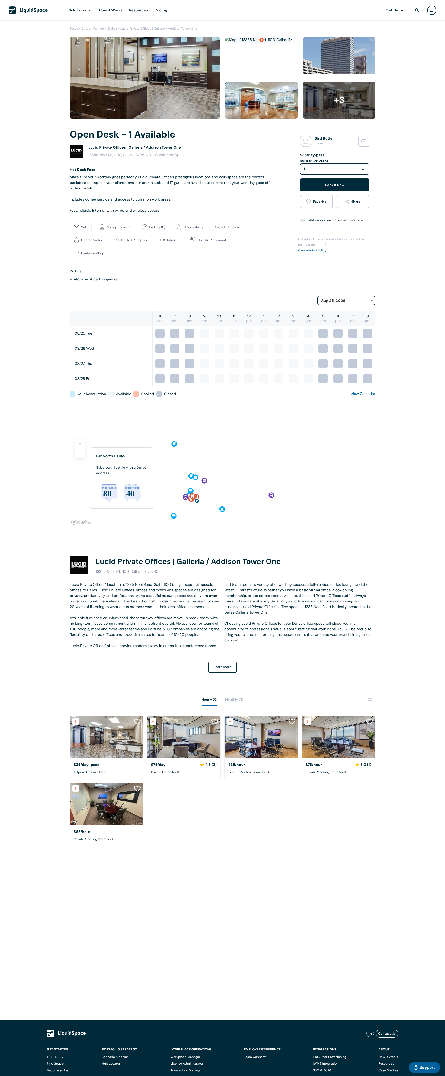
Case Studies (388, 1070)
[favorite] (316, 201)
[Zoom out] (80, 453)
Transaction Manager (186, 1070)
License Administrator (186, 1064)
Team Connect (255, 1057)
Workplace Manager (185, 1057)
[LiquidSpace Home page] (28, 10)
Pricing (161, 10)
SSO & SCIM (322, 1070)
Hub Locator (111, 1064)
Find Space (55, 1064)
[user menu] (431, 10)
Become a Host (58, 1070)
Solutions (77, 10)
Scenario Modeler (115, 1057)
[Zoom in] (80, 443)
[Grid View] (370, 699)
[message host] (363, 141)
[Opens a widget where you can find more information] (424, 1068)
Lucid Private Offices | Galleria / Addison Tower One (158, 29)
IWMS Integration (326, 1064)
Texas (74, 29)
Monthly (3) (234, 700)
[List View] (359, 699)
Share (356, 201)
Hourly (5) (209, 700)
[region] (222, 479)
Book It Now (334, 185)
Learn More (223, 667)
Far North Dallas (105, 29)
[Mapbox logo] (81, 522)
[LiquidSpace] (66, 1033)
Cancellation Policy (312, 250)
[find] (417, 10)
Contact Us (387, 1033)
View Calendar (363, 393)
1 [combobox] (304, 169)
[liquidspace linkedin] (370, 1034)
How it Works (111, 10)
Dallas (85, 29)
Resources (138, 10)
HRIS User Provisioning (329, 1057)
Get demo (394, 10)
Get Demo (55, 1057)
